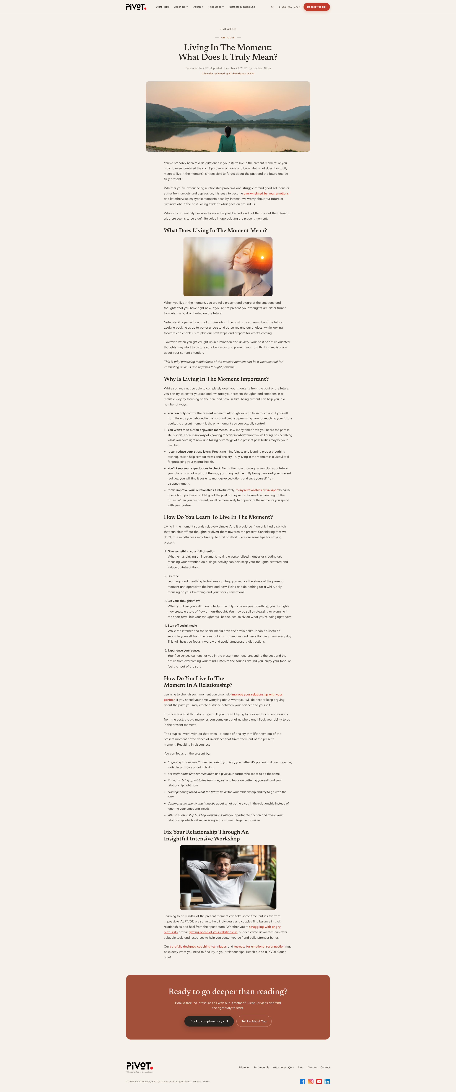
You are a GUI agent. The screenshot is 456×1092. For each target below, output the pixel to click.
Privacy (197, 1081)
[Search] (273, 7)
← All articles (228, 29)
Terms (206, 1081)
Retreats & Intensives (242, 6)
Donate (312, 1067)
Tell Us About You (254, 1021)
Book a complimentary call (209, 1021)
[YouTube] (319, 1081)
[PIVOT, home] (136, 7)
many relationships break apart (257, 490)
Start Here (162, 6)
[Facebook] (302, 1081)
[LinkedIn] (327, 1081)
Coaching (181, 6)
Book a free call (316, 6)
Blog (301, 1067)
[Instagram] (311, 1081)
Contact (325, 1067)
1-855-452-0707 (289, 6)
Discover (244, 1067)
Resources (216, 6)
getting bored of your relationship (213, 932)
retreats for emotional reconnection (259, 946)
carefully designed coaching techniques (198, 946)
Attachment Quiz (283, 1067)
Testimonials (261, 1067)
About (198, 6)
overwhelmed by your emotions (266, 193)
